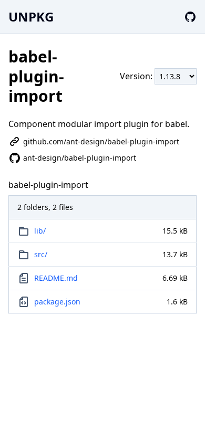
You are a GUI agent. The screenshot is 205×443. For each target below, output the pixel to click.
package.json (57, 302)
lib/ (40, 231)
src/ (40, 254)
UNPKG (31, 16)
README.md (56, 278)
